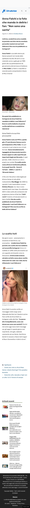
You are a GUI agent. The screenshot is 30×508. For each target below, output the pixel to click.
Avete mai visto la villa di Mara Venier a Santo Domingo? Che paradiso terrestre (14, 370)
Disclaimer (15, 505)
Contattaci (15, 493)
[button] (22, 11)
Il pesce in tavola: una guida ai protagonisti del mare (15, 406)
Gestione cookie (26, 506)
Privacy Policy (20, 503)
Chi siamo (7, 503)
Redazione (13, 503)
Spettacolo (7, 365)
